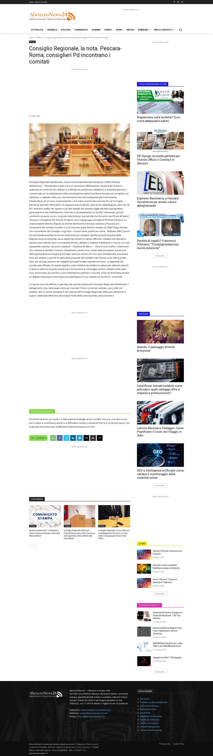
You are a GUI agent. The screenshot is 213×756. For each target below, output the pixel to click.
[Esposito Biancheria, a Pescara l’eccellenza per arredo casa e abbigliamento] (160, 183)
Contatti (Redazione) (150, 726)
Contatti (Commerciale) (151, 730)
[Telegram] (80, 438)
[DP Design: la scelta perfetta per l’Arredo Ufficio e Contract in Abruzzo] (160, 140)
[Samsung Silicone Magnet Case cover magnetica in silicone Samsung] (144, 632)
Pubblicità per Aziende (150, 716)
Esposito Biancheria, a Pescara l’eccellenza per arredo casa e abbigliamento (157, 202)
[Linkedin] (73, 438)
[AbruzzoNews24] (52, 16)
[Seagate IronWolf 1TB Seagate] (144, 661)
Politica (39, 37)
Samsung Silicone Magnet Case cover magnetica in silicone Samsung (167, 631)
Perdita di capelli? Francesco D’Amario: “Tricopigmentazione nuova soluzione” (158, 244)
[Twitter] (182, 2)
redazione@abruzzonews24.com (95, 710)
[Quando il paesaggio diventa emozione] (160, 331)
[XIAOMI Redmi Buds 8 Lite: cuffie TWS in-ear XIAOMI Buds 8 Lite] (144, 647)
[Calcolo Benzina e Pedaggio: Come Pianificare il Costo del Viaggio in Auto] (160, 412)
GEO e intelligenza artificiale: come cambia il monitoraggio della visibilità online (160, 474)
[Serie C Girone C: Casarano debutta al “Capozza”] (144, 583)
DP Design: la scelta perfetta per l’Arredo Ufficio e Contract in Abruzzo (158, 159)
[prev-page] (31, 545)
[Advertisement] (131, 17)
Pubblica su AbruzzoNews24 (153, 702)
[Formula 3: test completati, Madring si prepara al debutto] (144, 569)
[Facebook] (174, 2)
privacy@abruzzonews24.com (91, 716)
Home (31, 37)
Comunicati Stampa (149, 706)
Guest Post (145, 712)
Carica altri (159, 256)
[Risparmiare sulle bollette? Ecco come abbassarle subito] (160, 102)
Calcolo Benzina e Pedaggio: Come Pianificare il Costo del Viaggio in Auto (160, 431)
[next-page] (35, 545)
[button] (180, 29)
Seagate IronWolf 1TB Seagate (167, 657)
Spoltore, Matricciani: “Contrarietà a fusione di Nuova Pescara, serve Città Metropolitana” (44, 533)
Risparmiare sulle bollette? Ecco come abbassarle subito (158, 119)
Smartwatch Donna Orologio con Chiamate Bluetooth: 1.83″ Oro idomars (168, 615)
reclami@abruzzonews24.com (93, 713)
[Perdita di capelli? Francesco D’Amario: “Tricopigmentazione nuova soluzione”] (160, 225)
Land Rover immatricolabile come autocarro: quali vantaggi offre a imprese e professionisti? (159, 389)
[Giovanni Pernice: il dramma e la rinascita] (144, 554)
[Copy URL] (100, 438)
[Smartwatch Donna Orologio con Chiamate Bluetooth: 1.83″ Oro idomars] (144, 616)
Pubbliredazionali (148, 709)
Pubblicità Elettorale (149, 719)
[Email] (86, 438)
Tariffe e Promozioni (149, 723)
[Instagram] (178, 2)
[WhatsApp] (53, 438)
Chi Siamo (144, 699)
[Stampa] (93, 438)
